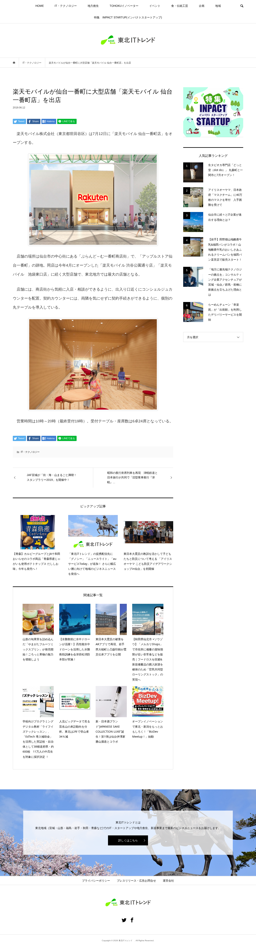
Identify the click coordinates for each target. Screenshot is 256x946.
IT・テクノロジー (66, 5)
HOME (39, 5)
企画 (201, 5)
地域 (218, 5)
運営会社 (168, 880)
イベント (154, 5)
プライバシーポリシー (96, 880)
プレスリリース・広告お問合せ (136, 880)
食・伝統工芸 (179, 5)
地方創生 (93, 5)
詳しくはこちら (128, 840)
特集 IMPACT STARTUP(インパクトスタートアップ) (128, 17)
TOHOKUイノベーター (124, 5)
